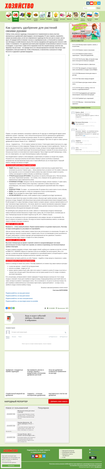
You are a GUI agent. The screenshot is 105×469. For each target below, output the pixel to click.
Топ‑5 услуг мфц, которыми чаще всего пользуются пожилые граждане (85, 59)
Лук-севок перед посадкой (83, 78)
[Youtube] (91, 3)
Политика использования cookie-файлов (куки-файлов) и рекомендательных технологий (75, 463)
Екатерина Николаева (81, 122)
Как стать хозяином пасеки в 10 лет (83, 118)
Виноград (22, 19)
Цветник (29, 19)
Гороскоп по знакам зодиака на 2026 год (84, 125)
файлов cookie (6, 461)
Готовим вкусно (36, 19)
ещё (84, 135)
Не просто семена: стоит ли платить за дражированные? (83, 88)
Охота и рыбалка (83, 19)
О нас (63, 457)
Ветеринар (49, 19)
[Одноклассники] (95, 3)
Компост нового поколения (83, 50)
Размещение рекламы (68, 452)
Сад (9, 19)
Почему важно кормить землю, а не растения (85, 45)
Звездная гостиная (56, 19)
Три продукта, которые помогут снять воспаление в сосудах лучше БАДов (84, 68)
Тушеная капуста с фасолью (83, 64)
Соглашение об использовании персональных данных (86, 465)
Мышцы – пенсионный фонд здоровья (83, 102)
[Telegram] (98, 3)
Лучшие (14, 336)
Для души (62, 19)
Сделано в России (89, 19)
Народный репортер (68, 450)
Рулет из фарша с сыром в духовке (83, 144)
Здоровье (42, 19)
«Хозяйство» (98, 467)
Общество (69, 19)
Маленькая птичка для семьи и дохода (84, 74)
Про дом (76, 19)
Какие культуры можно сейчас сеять (84, 83)
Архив (96, 19)
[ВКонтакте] (88, 3)
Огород (15, 19)
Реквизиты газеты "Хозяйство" (67, 454)
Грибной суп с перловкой (82, 98)
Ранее (20, 336)
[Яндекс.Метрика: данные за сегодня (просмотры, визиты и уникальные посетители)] (94, 450)
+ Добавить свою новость (59, 401)
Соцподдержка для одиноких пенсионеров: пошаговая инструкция (84, 93)
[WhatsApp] (14, 308)
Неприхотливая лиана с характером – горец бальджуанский (82, 54)
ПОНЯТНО (11, 466)
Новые (7, 336)
